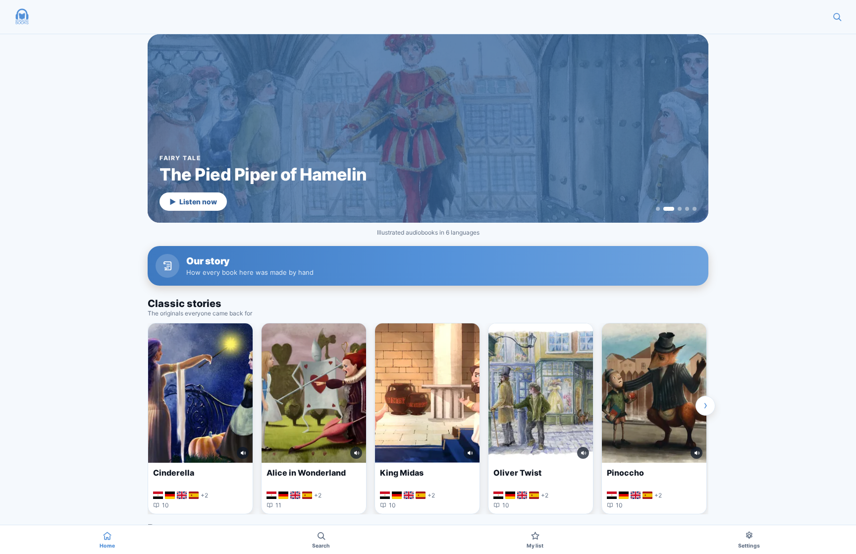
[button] (22, 17)
